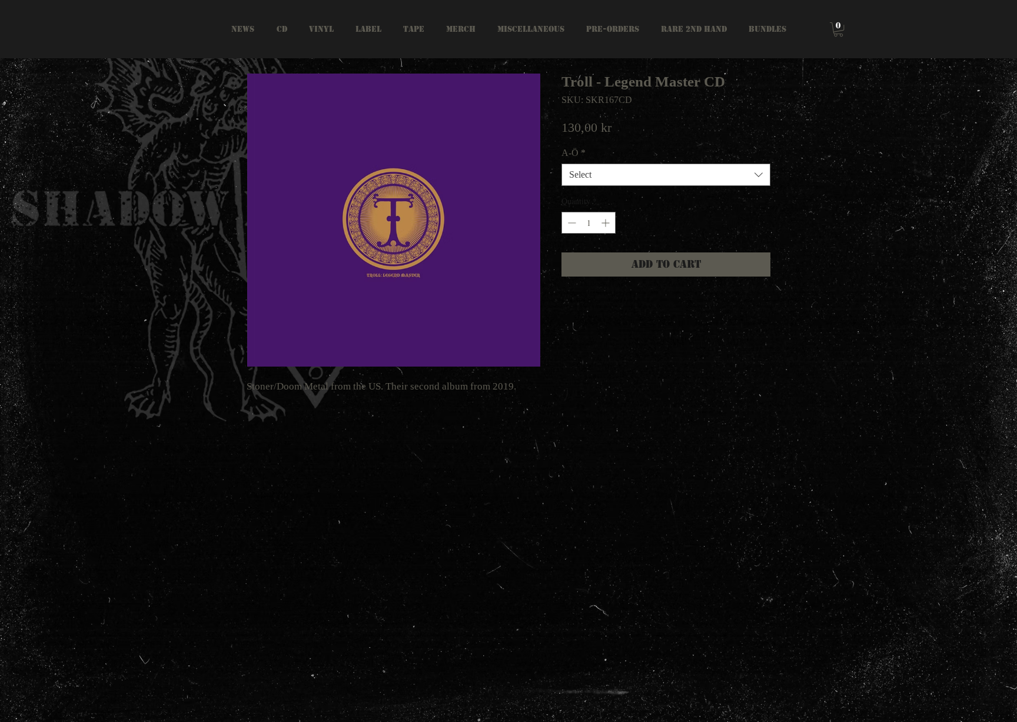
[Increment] (606, 222)
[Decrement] (570, 222)
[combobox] (665, 175)
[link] (838, 29)
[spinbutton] (588, 222)
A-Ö (573, 153)
